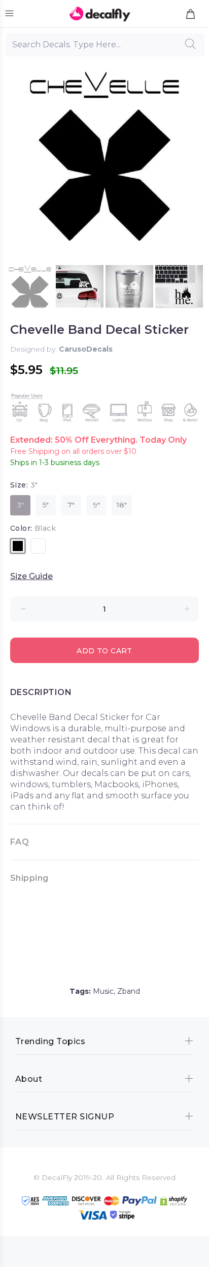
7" (71, 504)
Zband (128, 991)
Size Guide (31, 576)
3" (20, 504)
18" (122, 504)
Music (103, 991)
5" (46, 504)
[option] (30, 289)
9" (96, 504)
